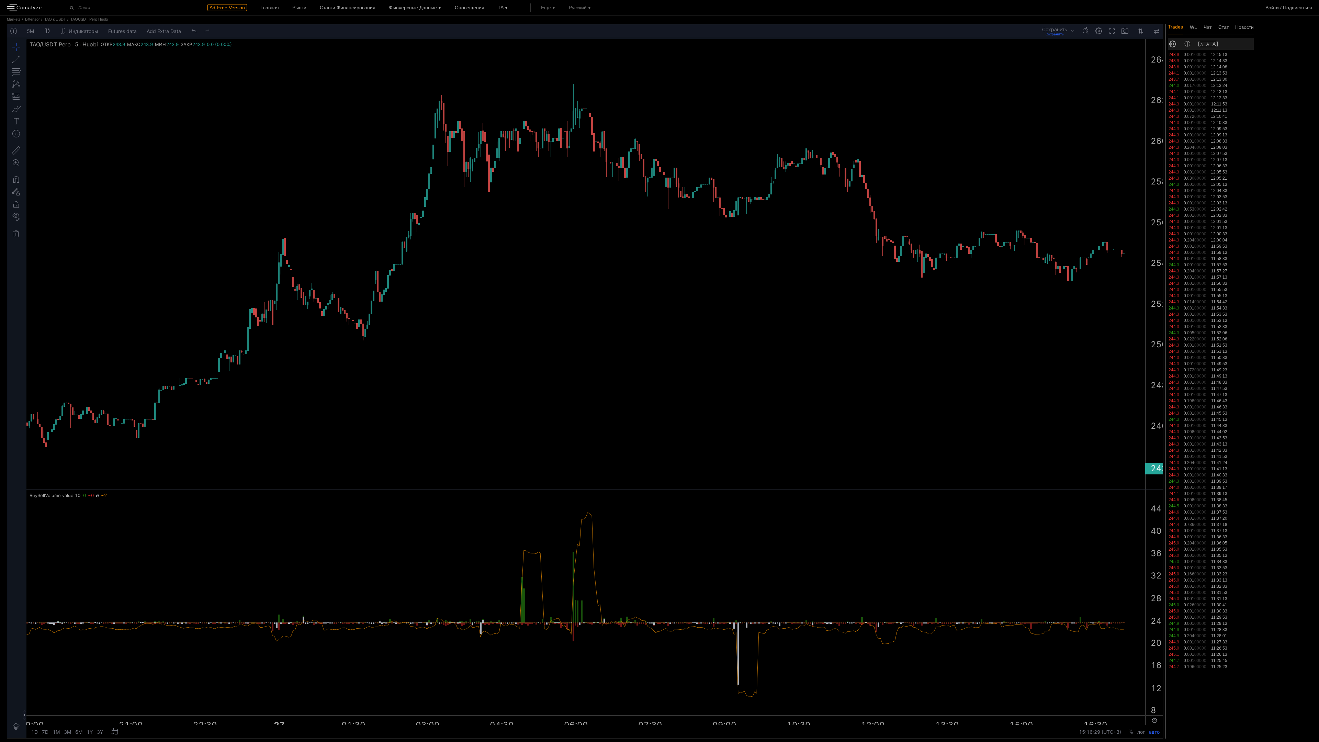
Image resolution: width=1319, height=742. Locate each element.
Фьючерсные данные (413, 7)
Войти (1272, 7)
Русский (578, 7)
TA (501, 7)
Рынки (299, 7)
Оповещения (469, 7)
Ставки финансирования (347, 7)
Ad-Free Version (227, 7)
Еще (546, 7)
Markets (14, 19)
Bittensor (32, 19)
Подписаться (1297, 7)
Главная (269, 7)
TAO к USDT (55, 19)
